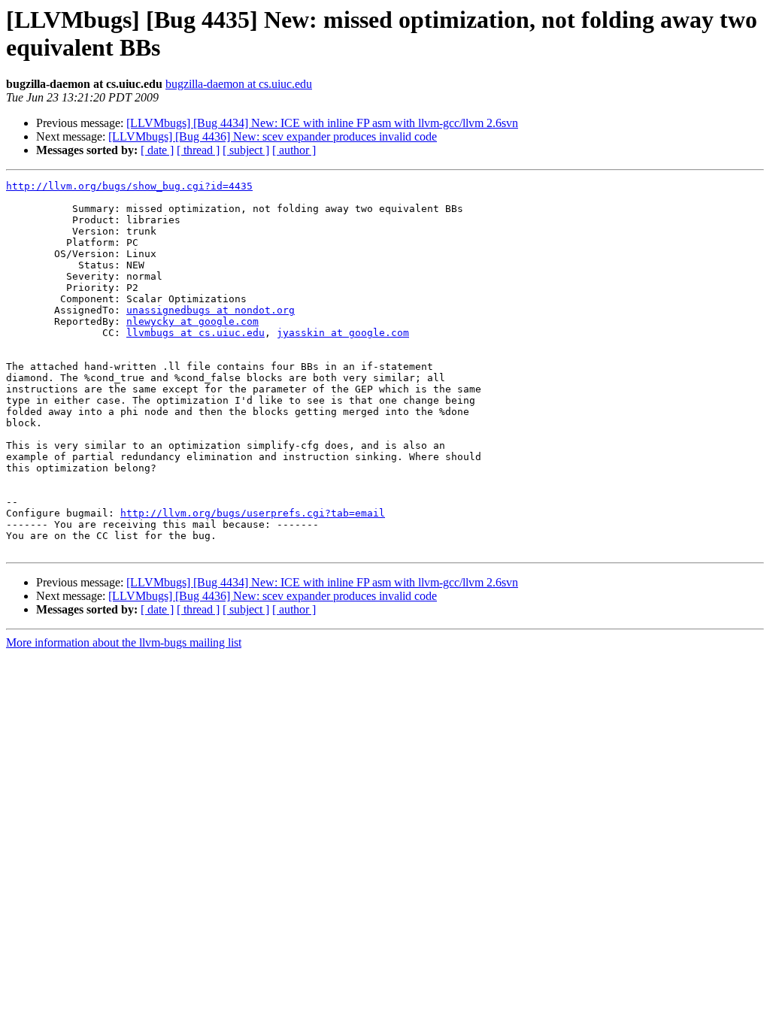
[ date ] (157, 150)
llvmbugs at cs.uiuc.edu (195, 332)
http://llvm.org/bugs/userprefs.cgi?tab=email (252, 513)
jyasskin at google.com (343, 332)
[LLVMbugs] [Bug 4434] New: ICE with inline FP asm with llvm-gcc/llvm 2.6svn (322, 123)
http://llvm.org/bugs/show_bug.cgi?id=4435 (129, 186)
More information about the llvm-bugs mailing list (123, 642)
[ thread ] (198, 150)
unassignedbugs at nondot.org (210, 310)
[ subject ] (246, 150)
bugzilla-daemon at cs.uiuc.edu (238, 83)
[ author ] (294, 150)
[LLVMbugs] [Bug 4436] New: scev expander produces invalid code (272, 136)
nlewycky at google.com (192, 321)
